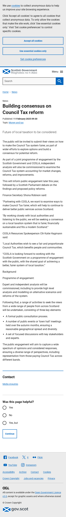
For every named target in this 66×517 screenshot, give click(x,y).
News (14, 92)
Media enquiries (10, 384)
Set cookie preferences (33, 59)
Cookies (47, 472)
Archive (22, 472)
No (10, 415)
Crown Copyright (11, 478)
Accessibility (9, 472)
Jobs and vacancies (33, 478)
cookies (15, 5)
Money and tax (16, 122)
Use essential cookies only (33, 51)
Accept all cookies (33, 41)
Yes (11, 407)
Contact (35, 472)
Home (5, 92)
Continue (9, 434)
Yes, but (13, 422)
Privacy (51, 478)
